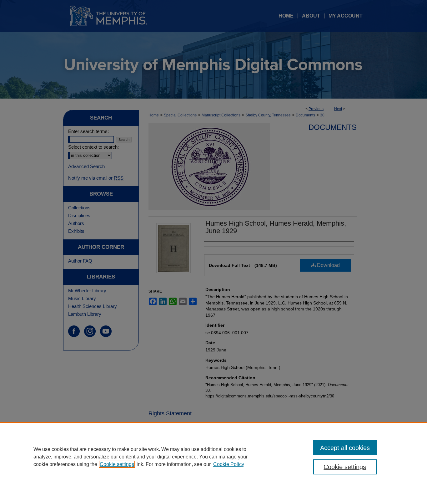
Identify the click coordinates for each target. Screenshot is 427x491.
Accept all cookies (345, 447)
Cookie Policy (228, 464)
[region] (213, 456)
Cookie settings (117, 464)
